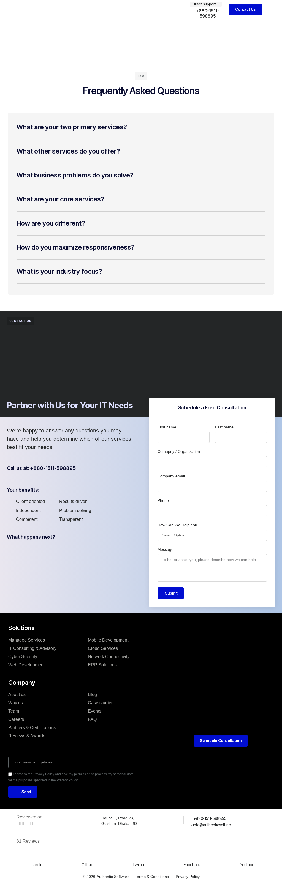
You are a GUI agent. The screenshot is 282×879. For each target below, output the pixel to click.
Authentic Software (113, 876)
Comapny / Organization (179, 451)
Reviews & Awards (26, 735)
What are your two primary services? (72, 127)
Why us (15, 702)
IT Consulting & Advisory (32, 648)
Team (13, 711)
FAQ (92, 719)
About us (17, 694)
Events (94, 711)
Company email (171, 476)
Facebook (192, 864)
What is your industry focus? (59, 271)
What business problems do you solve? (75, 175)
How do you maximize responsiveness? (76, 247)
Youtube (247, 864)
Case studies (100, 702)
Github (87, 864)
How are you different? (51, 223)
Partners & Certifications (32, 727)
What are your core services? (60, 199)
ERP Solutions (102, 664)
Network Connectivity (108, 656)
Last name (224, 427)
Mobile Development (108, 640)
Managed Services (26, 640)
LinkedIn (35, 864)
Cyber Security (22, 656)
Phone (163, 500)
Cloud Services (103, 648)
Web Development (26, 664)
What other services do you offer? (68, 151)
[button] (270, 9)
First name (167, 427)
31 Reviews (28, 841)
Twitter (138, 864)
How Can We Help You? (178, 525)
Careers (16, 719)
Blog (92, 694)
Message (165, 549)
